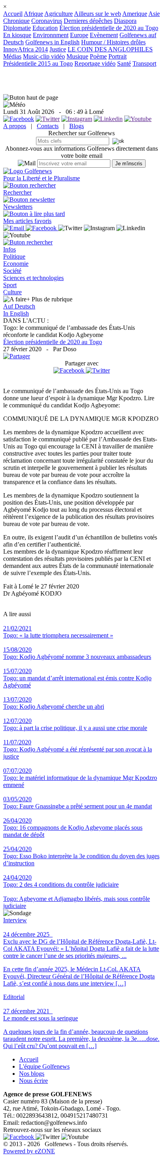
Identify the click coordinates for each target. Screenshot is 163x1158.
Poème (98, 56)
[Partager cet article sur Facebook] (68, 370)
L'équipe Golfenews (44, 1066)
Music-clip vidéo (44, 56)
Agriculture (58, 13)
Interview (15, 920)
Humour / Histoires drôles (113, 42)
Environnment (50, 35)
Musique (77, 56)
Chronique (16, 20)
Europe (79, 35)
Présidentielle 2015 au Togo (38, 63)
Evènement (104, 35)
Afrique (33, 13)
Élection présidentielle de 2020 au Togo (108, 28)
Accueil (13, 13)
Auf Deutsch (19, 306)
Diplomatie (17, 28)
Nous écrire (33, 1080)
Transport (144, 63)
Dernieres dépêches (88, 20)
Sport (10, 285)
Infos (9, 249)
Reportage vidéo (95, 63)
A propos (14, 126)
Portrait (117, 56)
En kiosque (17, 35)
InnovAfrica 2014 (25, 49)
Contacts (48, 126)
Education (45, 28)
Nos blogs (31, 1073)
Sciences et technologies (33, 277)
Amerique (134, 13)
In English (16, 313)
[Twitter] (98, 370)
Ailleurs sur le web (97, 13)
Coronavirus (46, 20)
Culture (12, 292)
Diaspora (125, 20)
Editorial (14, 996)
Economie (15, 263)
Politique (14, 256)
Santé (124, 63)
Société (12, 270)
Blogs (76, 126)
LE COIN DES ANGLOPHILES (110, 49)
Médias (12, 56)
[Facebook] (69, 370)
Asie (154, 13)
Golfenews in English (52, 42)
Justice (57, 49)
